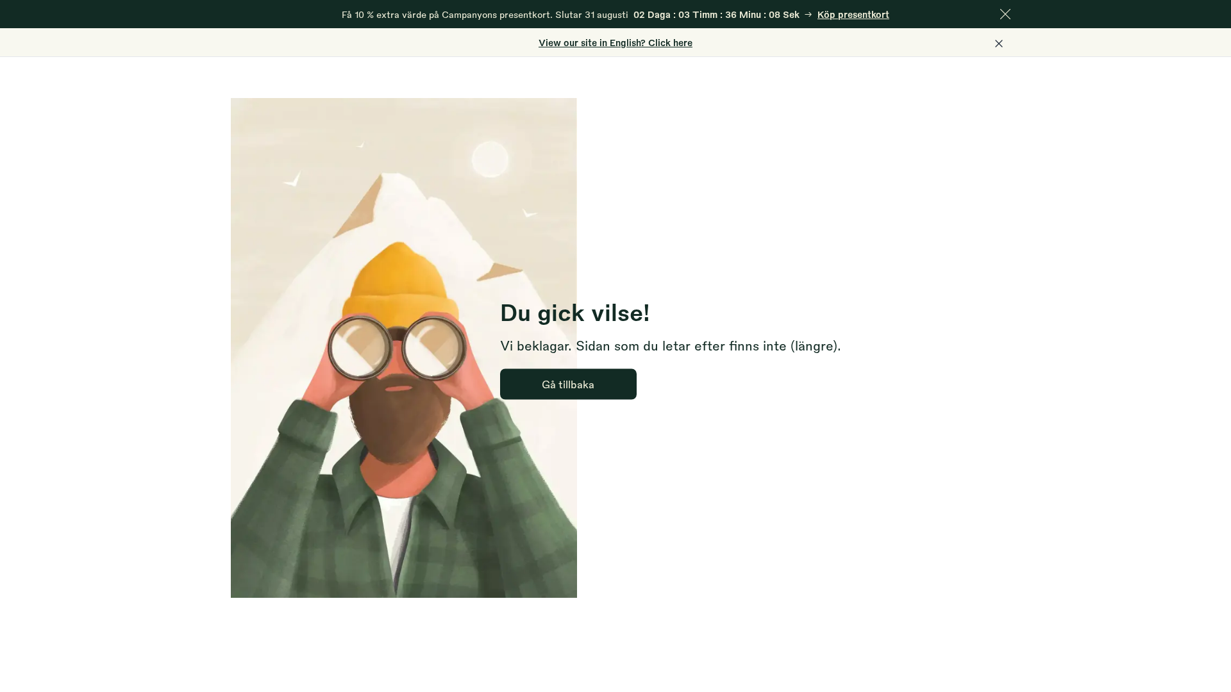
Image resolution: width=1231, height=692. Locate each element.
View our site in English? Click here (615, 42)
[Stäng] (1005, 14)
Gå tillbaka (568, 383)
